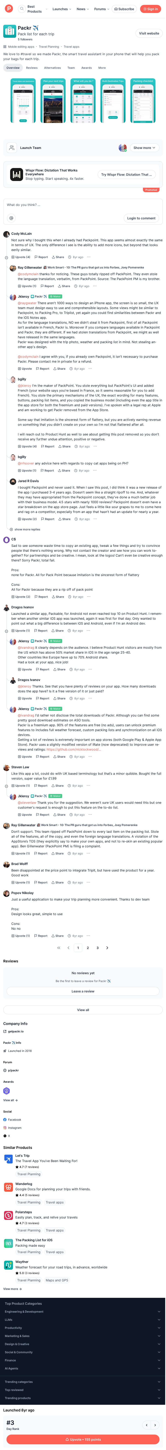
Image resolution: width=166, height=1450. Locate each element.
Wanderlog (23, 1184)
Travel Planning (49, 46)
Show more (142, 148)
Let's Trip (22, 1156)
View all (83, 1010)
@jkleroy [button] (24, 386)
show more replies (27, 529)
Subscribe (126, 9)
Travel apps (71, 46)
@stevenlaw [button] (27, 802)
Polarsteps (23, 1212)
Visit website (149, 33)
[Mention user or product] (11, 218)
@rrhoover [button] (26, 463)
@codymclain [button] (28, 274)
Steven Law (20, 767)
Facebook (14, 1119)
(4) (22, 257)
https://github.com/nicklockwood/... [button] (74, 749)
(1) (29, 286)
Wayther (21, 1262)
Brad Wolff (19, 864)
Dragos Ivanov (22, 607)
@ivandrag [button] (26, 647)
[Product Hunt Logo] (9, 8)
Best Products (35, 8)
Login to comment (141, 218)
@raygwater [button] (27, 303)
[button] (102, 68)
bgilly (22, 379)
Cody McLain (21, 234)
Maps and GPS (57, 1280)
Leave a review (83, 991)
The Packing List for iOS (33, 1240)
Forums (100, 9)
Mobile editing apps (21, 46)
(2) (29, 519)
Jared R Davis (28, 481)
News (81, 9)
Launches (60, 9)
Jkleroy (23, 296)
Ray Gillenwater (30, 267)
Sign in (152, 9)
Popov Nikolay (22, 893)
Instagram (14, 1127)
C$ (13, 539)
